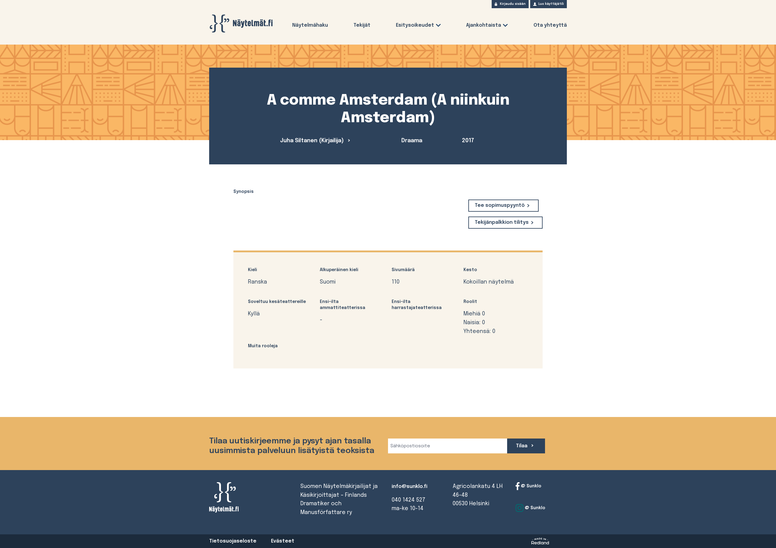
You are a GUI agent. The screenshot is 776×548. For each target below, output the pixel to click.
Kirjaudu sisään (513, 3)
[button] (438, 26)
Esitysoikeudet (415, 25)
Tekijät (361, 25)
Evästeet (282, 541)
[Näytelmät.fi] (241, 23)
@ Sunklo (530, 486)
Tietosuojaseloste (232, 541)
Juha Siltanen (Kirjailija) (312, 140)
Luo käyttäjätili (551, 3)
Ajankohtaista (483, 25)
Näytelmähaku (310, 25)
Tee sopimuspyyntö (500, 205)
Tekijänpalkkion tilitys (502, 222)
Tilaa (522, 446)
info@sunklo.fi (409, 486)
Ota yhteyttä (550, 25)
